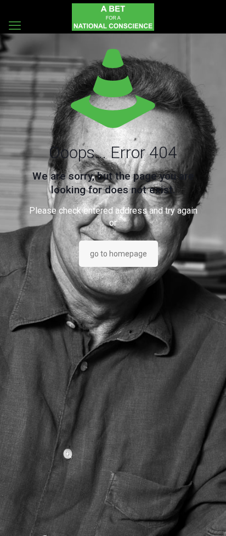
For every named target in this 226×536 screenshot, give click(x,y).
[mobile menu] (14, 25)
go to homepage (118, 253)
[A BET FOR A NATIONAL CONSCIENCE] (113, 16)
